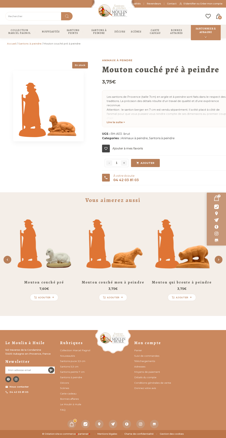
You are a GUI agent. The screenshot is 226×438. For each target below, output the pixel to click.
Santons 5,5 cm (69, 366)
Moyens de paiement (147, 371)
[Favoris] (208, 16)
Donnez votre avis (145, 388)
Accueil (11, 43)
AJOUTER (147, 163)
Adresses (139, 366)
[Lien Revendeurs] (216, 240)
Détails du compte (145, 377)
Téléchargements (144, 361)
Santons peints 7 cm (72, 371)
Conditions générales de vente (152, 382)
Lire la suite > (116, 122)
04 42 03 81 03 (19, 392)
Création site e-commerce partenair (67, 434)
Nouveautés (67, 355)
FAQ (63, 409)
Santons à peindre (30, 43)
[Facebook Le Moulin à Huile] (8, 379)
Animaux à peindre (134, 138)
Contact (172, 3)
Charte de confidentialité (139, 434)
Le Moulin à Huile (70, 404)
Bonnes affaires (69, 398)
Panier (138, 350)
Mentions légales (107, 434)
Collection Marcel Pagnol (75, 350)
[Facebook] (216, 227)
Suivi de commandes (146, 355)
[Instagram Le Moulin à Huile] (16, 379)
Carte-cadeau (68, 393)
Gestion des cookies (172, 434)
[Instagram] (216, 233)
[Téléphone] (85, 424)
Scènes (64, 388)
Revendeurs (154, 3)
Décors (64, 382)
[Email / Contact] (216, 220)
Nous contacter (19, 386)
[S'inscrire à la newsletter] (51, 370)
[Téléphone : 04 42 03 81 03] (216, 206)
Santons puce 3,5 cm (72, 361)
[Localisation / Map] (216, 213)
